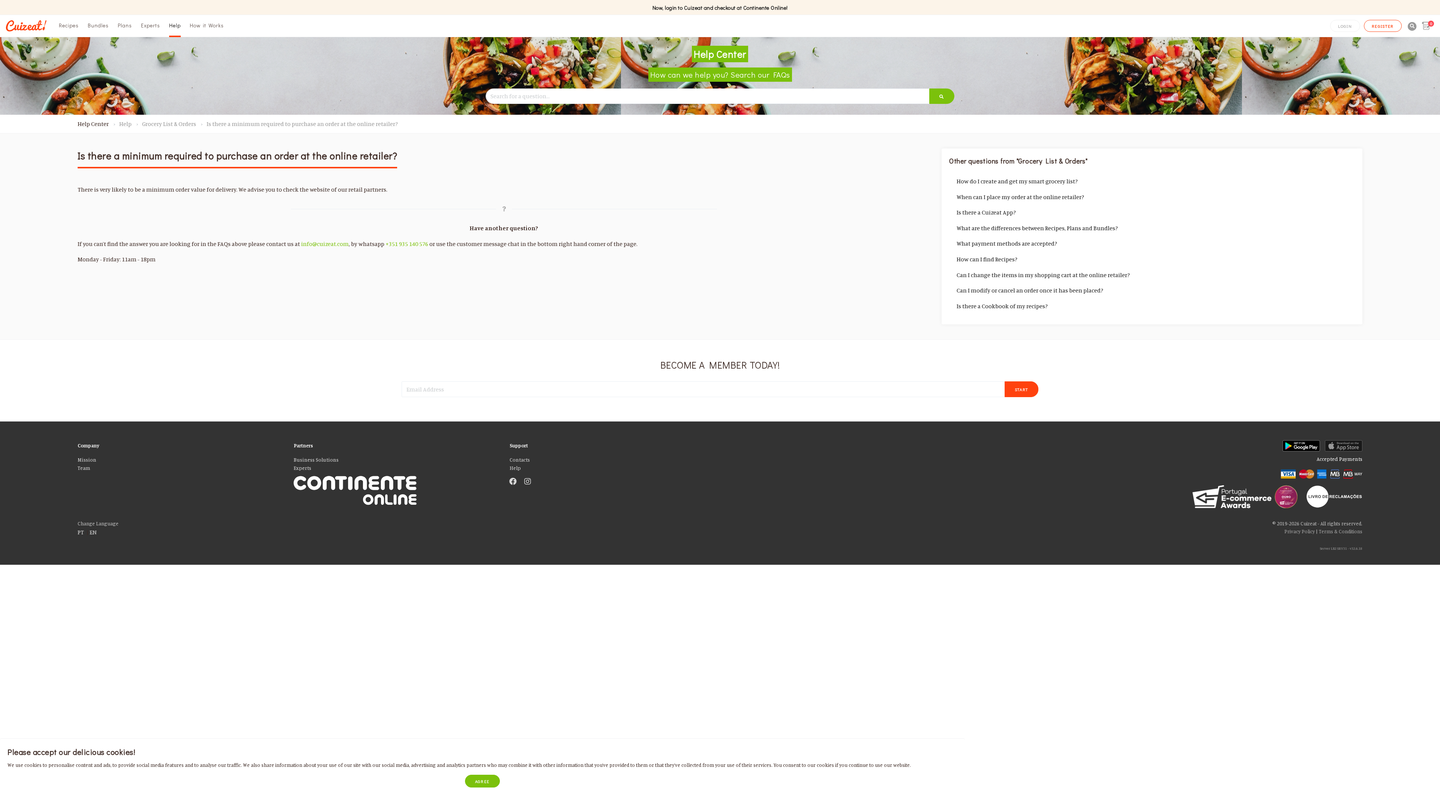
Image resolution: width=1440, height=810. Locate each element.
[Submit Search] (941, 96)
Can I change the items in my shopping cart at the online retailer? (1043, 275)
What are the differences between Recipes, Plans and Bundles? (1037, 228)
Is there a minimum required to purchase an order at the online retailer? (302, 124)
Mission (87, 460)
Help (175, 25)
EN (93, 532)
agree (482, 781)
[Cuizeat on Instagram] (528, 482)
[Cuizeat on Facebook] (513, 482)
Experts (150, 25)
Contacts (520, 460)
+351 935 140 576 (407, 244)
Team (84, 468)
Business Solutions (316, 460)
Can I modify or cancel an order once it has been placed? (1030, 290)
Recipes (69, 25)
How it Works (207, 25)
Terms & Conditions (1340, 531)
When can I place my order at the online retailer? (1020, 197)
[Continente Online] (396, 482)
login (1345, 26)
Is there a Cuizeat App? (986, 212)
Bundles (98, 25)
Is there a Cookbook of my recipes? (1002, 306)
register (1383, 26)
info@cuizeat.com (325, 244)
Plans (125, 25)
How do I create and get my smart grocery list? (1017, 181)
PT (81, 532)
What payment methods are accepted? (1007, 243)
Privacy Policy (1299, 531)
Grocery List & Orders (169, 124)
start (1022, 389)
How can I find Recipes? (987, 259)
